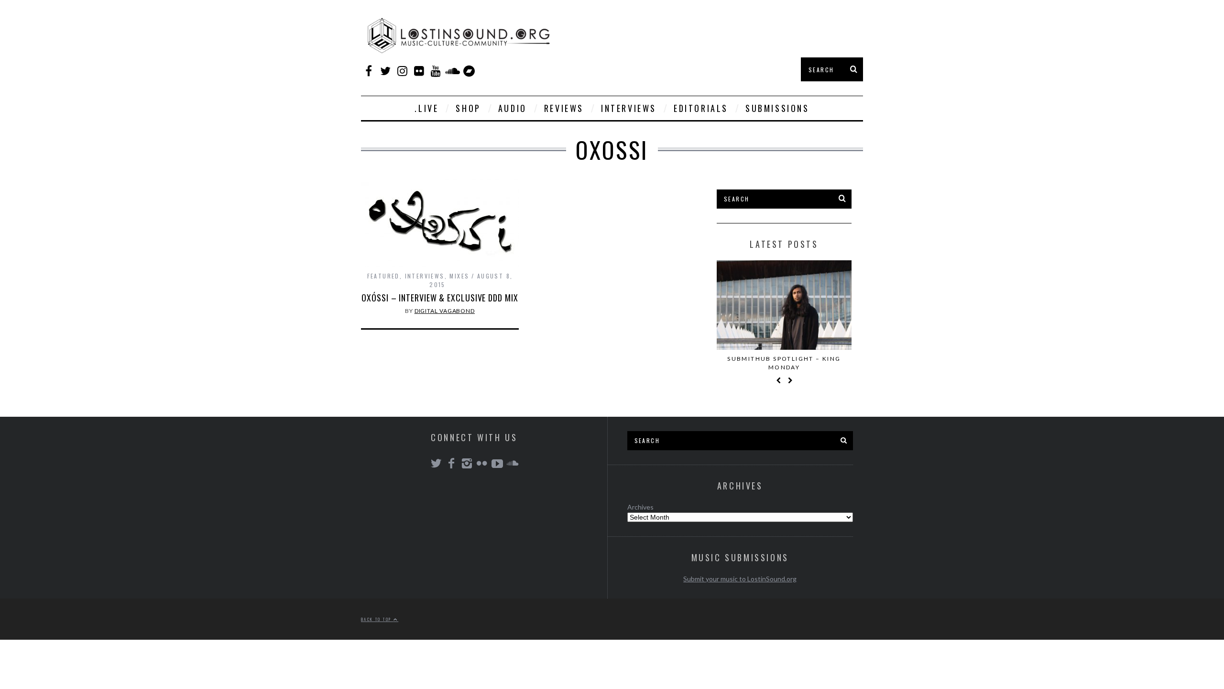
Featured (383, 276)
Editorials (701, 108)
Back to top (377, 619)
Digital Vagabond (445, 310)
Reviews (564, 108)
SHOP (468, 108)
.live (426, 108)
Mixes (459, 276)
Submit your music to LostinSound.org (740, 579)
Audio (512, 108)
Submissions (777, 108)
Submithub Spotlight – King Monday (784, 363)
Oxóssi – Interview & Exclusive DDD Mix (439, 297)
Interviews (628, 108)
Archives (640, 507)
